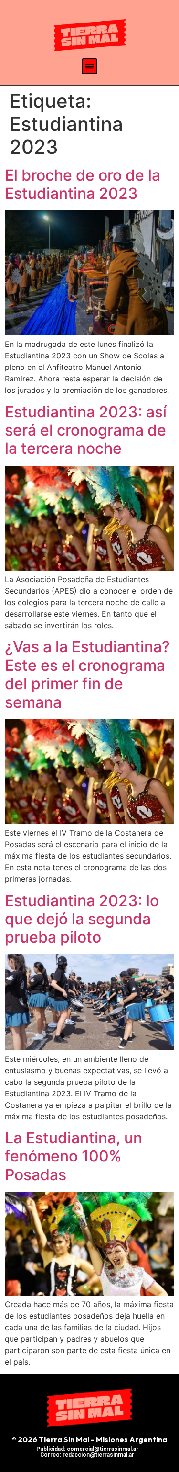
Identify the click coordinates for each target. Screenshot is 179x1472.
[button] (89, 66)
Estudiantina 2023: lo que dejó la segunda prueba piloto (82, 919)
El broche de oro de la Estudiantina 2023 (82, 184)
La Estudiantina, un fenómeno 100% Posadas (73, 1156)
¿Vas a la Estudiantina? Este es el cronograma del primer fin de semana (87, 674)
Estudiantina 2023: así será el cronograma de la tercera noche (86, 430)
